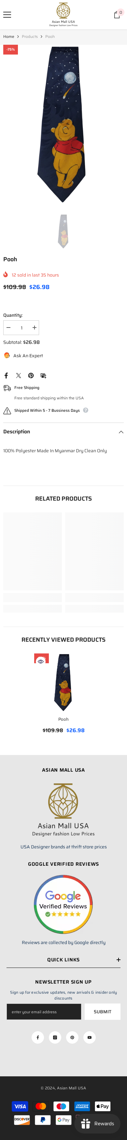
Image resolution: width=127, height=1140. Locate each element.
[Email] (43, 375)
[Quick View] (41, 661)
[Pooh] (63, 682)
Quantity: (12, 315)
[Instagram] (55, 1037)
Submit (102, 1011)
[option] (63, 125)
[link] (32, 597)
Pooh (63, 719)
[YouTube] (89, 1037)
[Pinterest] (31, 375)
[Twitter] (18, 375)
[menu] (7, 15)
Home (8, 36)
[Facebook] (6, 375)
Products (30, 36)
